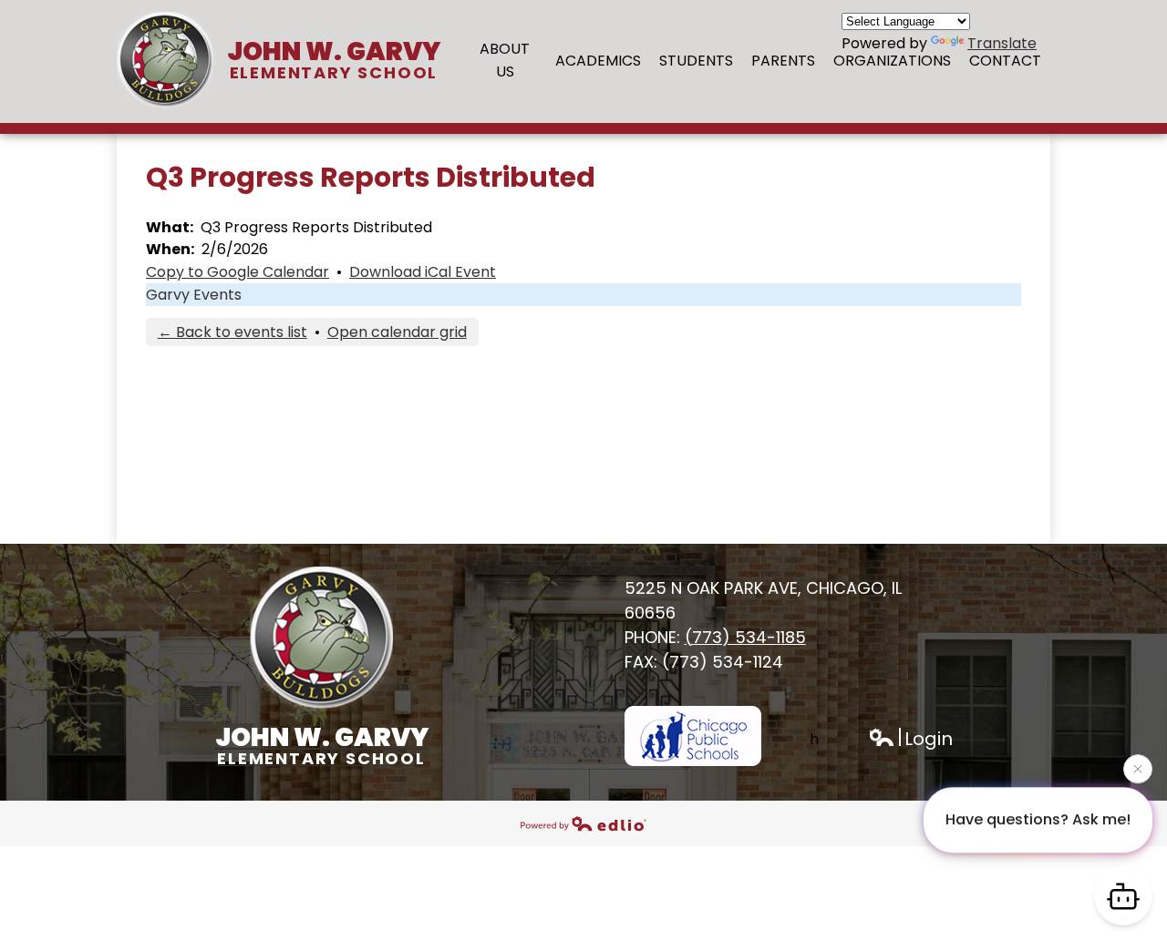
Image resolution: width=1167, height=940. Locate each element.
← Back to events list (232, 332)
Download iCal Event (422, 271)
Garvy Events (194, 294)
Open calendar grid (397, 332)
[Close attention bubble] (1137, 771)
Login (910, 739)
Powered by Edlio (583, 823)
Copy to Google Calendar (237, 271)
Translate (1002, 43)
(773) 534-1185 (745, 637)
